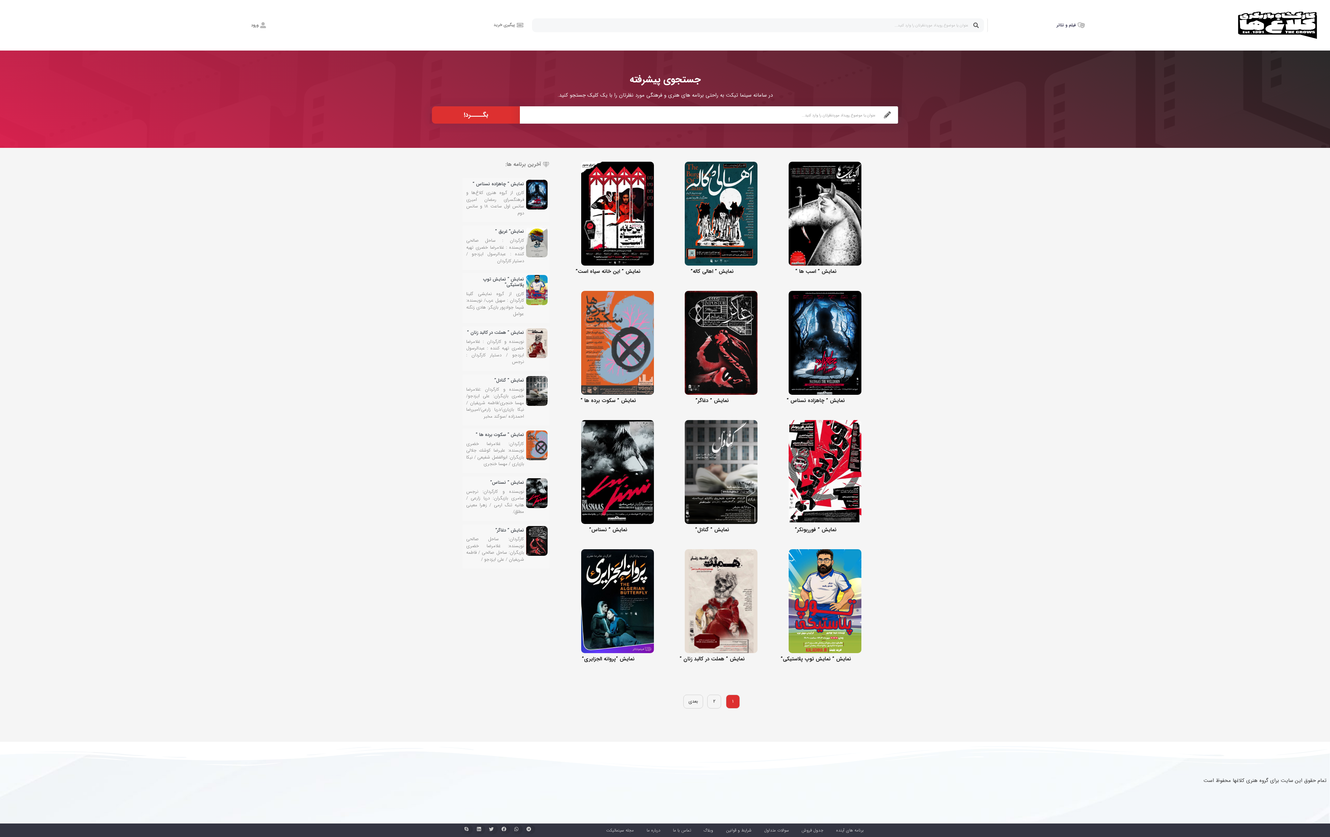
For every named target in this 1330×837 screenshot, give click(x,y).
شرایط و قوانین (739, 830)
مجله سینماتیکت (620, 830)
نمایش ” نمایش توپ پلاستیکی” (816, 659)
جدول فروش (812, 830)
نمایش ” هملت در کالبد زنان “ (712, 659)
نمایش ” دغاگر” (712, 401)
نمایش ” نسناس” (608, 530)
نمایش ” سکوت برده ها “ (608, 401)
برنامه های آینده (850, 830)
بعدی (693, 701)
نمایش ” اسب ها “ (815, 271)
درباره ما (653, 830)
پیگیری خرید (504, 24)
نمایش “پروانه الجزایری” (608, 659)
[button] (529, 829)
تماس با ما (682, 830)
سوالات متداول (776, 830)
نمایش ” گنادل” (712, 530)
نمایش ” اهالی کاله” (712, 271)
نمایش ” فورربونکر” (815, 530)
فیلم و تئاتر (1066, 25)
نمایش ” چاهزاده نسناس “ (816, 401)
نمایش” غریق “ (509, 231)
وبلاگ (708, 830)
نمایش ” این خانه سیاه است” (608, 271)
